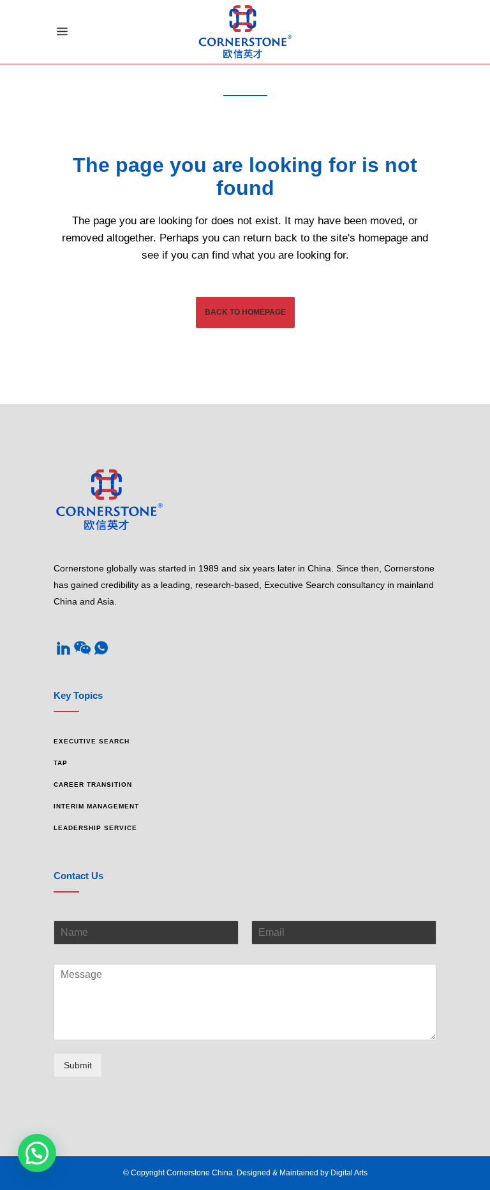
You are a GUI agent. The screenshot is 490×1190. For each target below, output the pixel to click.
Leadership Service (95, 827)
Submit (78, 1065)
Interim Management (96, 806)
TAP (61, 762)
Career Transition (93, 784)
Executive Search (92, 741)
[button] (37, 1153)
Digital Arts (349, 1172)
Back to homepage (245, 312)
